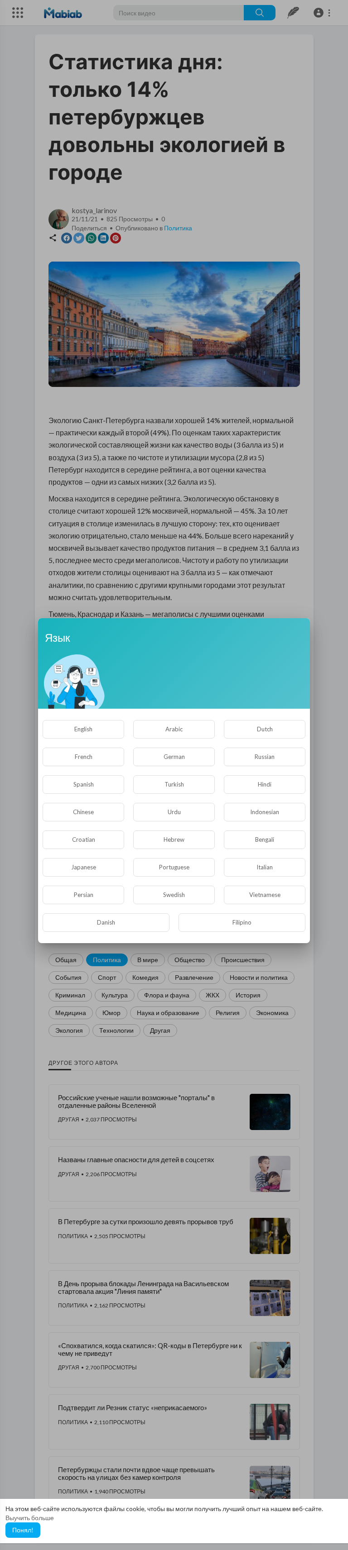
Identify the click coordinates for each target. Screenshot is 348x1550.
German (174, 756)
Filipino (241, 922)
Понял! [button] (23, 1530)
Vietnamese (264, 894)
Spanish (83, 784)
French (83, 756)
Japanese (83, 867)
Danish (106, 922)
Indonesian (264, 812)
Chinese (83, 812)
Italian (264, 867)
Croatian (83, 839)
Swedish (174, 894)
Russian (265, 756)
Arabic (174, 729)
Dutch (265, 729)
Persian (83, 894)
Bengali (264, 839)
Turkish (174, 784)
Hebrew (174, 839)
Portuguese (174, 867)
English (83, 729)
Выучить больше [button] (29, 1517)
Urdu (174, 812)
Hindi (264, 784)
